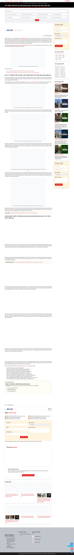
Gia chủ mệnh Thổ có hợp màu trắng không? (15, 367)
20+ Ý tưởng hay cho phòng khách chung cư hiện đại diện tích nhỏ (19, 376)
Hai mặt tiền (63, 76)
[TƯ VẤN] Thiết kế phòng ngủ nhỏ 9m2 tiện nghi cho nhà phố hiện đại (20, 378)
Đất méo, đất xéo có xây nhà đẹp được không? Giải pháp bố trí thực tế (27, 495)
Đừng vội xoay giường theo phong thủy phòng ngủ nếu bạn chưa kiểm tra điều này (61, 96)
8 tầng (60, 59)
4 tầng (56, 57)
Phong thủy (57, 93)
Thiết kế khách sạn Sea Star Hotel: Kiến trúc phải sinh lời (61, 111)
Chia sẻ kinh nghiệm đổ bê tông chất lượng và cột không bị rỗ (19, 369)
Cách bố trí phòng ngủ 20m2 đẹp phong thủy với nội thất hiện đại (19, 373)
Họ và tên (8, 422)
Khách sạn (57, 108)
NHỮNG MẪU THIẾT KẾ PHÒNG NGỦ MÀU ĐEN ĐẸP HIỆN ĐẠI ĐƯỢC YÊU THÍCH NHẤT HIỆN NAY (23, 72)
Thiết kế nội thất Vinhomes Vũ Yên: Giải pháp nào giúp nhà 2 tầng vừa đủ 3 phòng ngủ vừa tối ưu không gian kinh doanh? (44, 500)
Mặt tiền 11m (57, 74)
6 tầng (63, 57)
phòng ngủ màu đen (26, 38)
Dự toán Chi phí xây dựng (28, 475)
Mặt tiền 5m (57, 69)
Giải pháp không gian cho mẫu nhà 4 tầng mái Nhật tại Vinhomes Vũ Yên (12, 521)
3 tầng (63, 55)
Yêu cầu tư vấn (24, 437)
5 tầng (60, 57)
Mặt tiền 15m (57, 76)
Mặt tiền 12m (63, 74)
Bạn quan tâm (31, 422)
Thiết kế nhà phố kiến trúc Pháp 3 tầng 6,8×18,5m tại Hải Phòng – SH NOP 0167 (22, 377)
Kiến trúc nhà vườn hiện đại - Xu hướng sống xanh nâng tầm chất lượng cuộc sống (11, 495)
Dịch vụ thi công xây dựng (60, 139)
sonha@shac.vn (13, 391)
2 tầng (60, 55)
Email (7, 427)
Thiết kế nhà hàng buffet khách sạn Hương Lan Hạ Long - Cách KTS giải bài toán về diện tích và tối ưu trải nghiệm (61, 126)
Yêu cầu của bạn (32, 427)
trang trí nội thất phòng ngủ (32, 81)
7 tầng (56, 59)
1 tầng (56, 55)
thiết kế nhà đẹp (25, 365)
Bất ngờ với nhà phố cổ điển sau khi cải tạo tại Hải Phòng (18, 370)
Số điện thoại (9, 431)
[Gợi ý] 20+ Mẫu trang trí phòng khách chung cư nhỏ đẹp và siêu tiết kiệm (21, 375)
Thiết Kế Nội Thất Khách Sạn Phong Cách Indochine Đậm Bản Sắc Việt (44, 517)
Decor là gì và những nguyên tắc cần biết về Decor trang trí (18, 372)
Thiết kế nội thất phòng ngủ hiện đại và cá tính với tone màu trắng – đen (23, 212)
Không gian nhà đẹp (59, 154)
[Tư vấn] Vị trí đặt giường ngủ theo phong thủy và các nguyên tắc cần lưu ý (28, 262)
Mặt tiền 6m (63, 69)
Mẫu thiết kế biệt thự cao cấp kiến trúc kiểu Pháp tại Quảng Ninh (19, 371)
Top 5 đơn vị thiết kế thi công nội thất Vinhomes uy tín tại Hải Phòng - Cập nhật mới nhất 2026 (61, 142)
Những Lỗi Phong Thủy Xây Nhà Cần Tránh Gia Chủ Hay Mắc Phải (27, 517)
